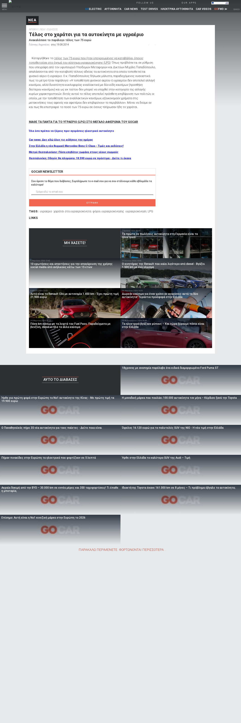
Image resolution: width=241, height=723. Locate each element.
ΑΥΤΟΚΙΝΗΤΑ (112, 9)
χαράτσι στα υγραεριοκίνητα (72, 211)
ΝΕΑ (32, 20)
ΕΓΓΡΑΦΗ (92, 203)
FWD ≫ (220, 9)
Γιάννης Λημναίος (39, 44)
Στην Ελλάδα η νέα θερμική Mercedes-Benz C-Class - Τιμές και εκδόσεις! (76, 145)
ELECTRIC (93, 9)
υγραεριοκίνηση (135, 211)
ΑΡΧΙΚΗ (33, 29)
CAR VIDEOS (203, 9)
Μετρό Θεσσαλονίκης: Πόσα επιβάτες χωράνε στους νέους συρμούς (73, 152)
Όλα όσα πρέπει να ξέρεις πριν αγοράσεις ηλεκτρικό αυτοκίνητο (71, 131)
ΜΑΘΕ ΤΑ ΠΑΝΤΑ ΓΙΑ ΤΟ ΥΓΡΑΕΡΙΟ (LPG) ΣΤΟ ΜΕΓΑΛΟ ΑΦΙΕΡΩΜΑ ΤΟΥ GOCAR (83, 122)
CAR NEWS (131, 9)
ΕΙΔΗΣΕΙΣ (52, 29)
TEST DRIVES (149, 9)
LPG (150, 211)
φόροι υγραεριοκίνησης (108, 211)
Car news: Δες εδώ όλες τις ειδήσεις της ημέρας (61, 139)
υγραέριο (46, 211)
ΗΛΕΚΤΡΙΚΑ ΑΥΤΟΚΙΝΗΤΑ (177, 9)
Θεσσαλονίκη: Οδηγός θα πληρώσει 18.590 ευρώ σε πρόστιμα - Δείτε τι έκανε (80, 158)
